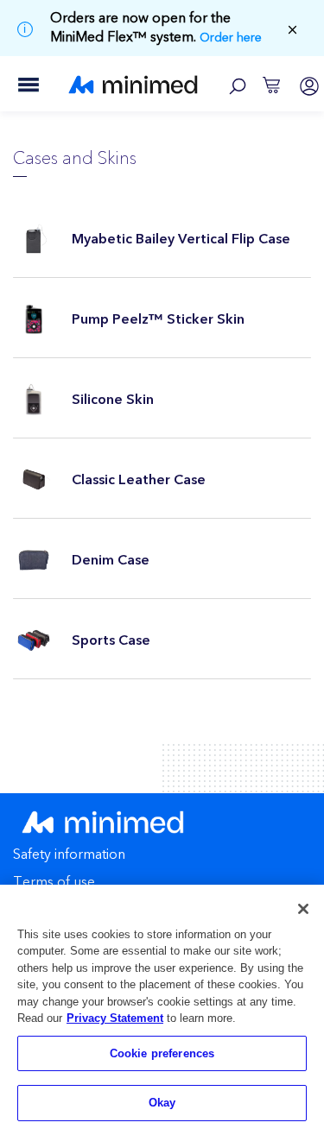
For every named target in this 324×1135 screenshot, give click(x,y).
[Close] (303, 909)
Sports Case (111, 641)
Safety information (69, 856)
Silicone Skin (113, 400)
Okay (162, 1102)
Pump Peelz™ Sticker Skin (158, 320)
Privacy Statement (115, 1018)
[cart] (271, 83)
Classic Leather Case (139, 480)
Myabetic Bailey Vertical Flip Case (181, 239)
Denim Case (110, 560)
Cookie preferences (162, 1053)
